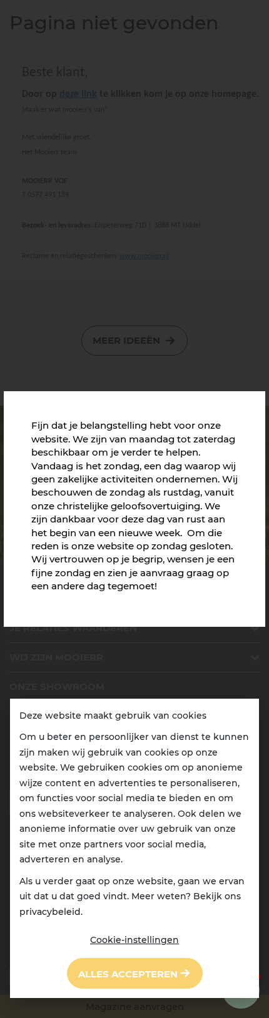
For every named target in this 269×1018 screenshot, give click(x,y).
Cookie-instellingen (134, 940)
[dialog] (134, 848)
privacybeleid (50, 911)
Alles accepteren (128, 974)
